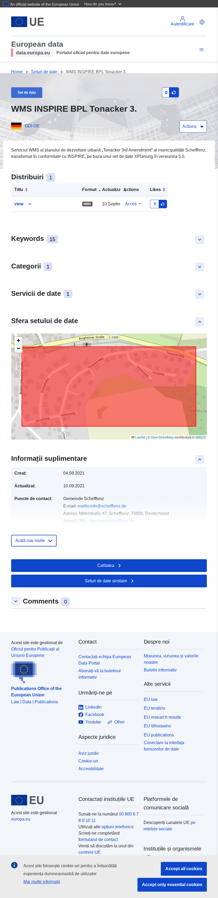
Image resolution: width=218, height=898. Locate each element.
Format (89, 189)
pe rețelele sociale (169, 825)
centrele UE (89, 852)
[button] (103, 3)
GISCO (200, 437)
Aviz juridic (88, 753)
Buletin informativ (160, 670)
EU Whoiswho (157, 726)
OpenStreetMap (162, 437)
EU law (151, 699)
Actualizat (112, 189)
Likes (155, 189)
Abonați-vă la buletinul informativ (99, 674)
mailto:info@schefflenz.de (102, 506)
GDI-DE (32, 126)
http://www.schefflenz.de (111, 521)
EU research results (162, 717)
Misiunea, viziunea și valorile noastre (171, 659)
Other (119, 722)
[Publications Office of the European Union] (41, 671)
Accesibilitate (91, 768)
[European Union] (41, 800)
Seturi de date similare (106, 581)
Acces (131, 204)
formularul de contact (98, 839)
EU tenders (154, 708)
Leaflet (140, 437)
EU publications (159, 735)
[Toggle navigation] (201, 50)
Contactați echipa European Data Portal (104, 659)
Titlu (18, 189)
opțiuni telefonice (118, 827)
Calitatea (105, 565)
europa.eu (20, 819)
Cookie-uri (88, 761)
